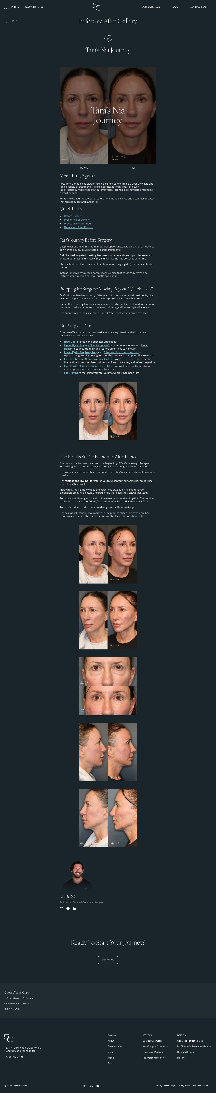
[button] (12, 7)
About (111, 1040)
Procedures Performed (77, 223)
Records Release (185, 1052)
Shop (111, 1052)
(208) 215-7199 (34, 6)
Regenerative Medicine (154, 1057)
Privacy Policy (184, 1086)
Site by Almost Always (165, 1086)
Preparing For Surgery (77, 219)
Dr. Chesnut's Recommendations (194, 1046)
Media (111, 1057)
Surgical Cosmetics (153, 1040)
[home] (108, 7)
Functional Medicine (153, 1052)
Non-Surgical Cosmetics (155, 1046)
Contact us (198, 6)
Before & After (115, 1046)
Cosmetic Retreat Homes (190, 1040)
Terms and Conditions (202, 1086)
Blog (110, 1063)
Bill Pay (181, 1057)
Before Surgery (73, 216)
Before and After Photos (78, 227)
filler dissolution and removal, (121, 352)
